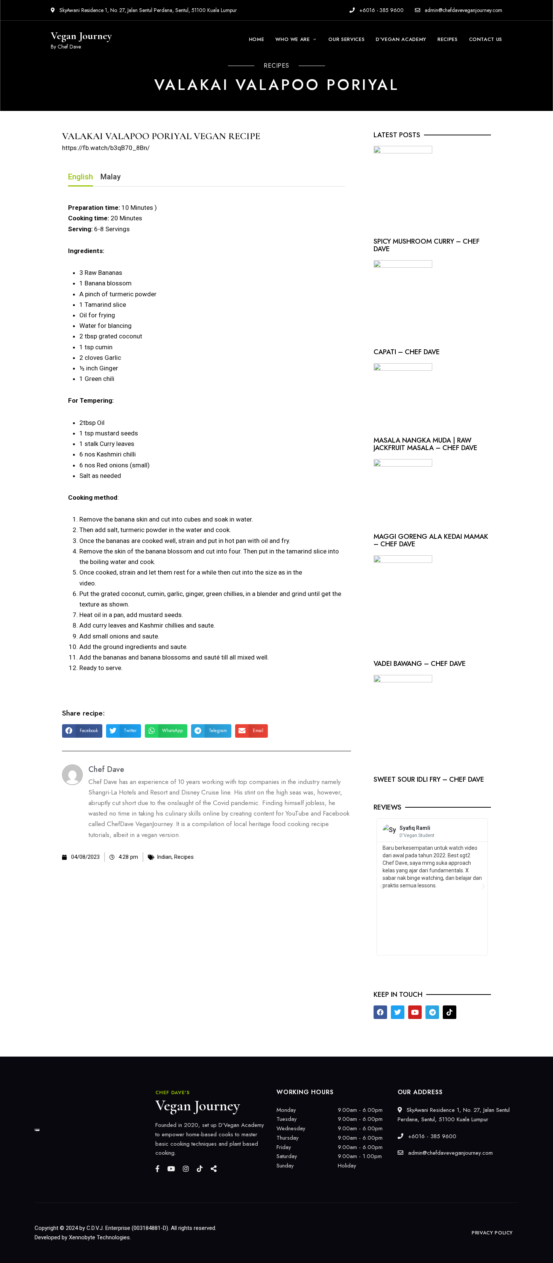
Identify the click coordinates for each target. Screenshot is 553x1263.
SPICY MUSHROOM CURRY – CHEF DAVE (427, 245)
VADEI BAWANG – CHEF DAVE (420, 664)
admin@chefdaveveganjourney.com (463, 10)
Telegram (214, 1168)
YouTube (171, 1168)
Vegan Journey (81, 36)
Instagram (186, 1168)
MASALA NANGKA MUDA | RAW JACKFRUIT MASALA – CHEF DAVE (425, 444)
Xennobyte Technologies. (100, 1237)
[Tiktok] (449, 1012)
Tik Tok (200, 1168)
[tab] (80, 178)
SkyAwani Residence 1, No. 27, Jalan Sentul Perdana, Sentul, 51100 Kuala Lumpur (147, 10)
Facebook (157, 1168)
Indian (164, 857)
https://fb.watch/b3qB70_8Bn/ (106, 148)
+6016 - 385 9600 (381, 10)
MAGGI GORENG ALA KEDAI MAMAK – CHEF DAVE (431, 540)
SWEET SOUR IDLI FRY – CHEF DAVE (429, 779)
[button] (82, 731)
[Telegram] (432, 1012)
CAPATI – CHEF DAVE (407, 352)
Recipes (184, 857)
